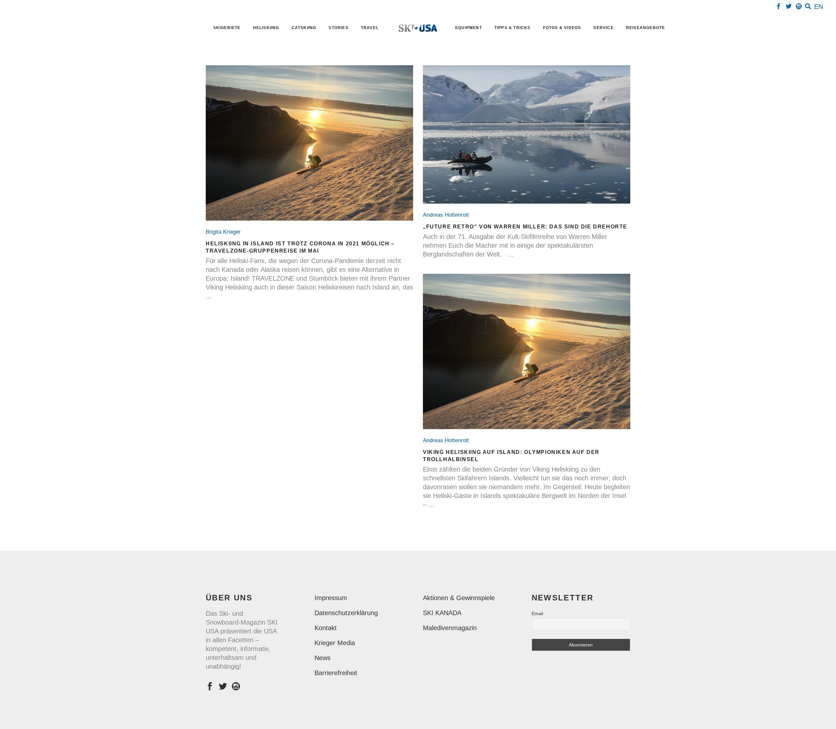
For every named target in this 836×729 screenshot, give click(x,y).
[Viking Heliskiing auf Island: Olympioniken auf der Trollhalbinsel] (526, 351)
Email (537, 613)
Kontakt (325, 627)
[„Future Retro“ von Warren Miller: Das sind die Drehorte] (526, 134)
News (322, 657)
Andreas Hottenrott (447, 215)
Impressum (330, 597)
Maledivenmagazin (450, 627)
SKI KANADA (442, 612)
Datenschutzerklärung (346, 612)
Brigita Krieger (225, 232)
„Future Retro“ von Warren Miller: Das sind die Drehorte (525, 226)
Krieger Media (334, 642)
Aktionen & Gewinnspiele (459, 597)
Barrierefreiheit (335, 672)
